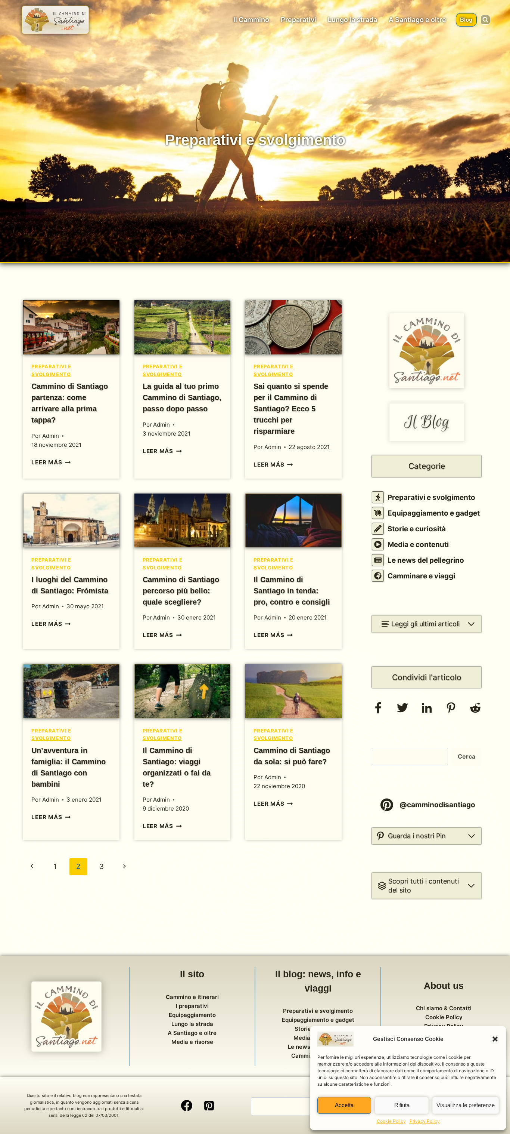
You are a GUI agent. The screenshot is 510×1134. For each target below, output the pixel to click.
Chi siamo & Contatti (444, 1008)
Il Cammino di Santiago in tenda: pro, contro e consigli (292, 590)
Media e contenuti (418, 544)
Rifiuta (402, 1105)
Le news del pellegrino (426, 560)
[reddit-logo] (475, 711)
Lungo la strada (352, 20)
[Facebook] (186, 1105)
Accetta (344, 1105)
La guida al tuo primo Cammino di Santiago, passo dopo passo (182, 397)
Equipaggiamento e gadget (434, 513)
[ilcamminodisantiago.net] (55, 20)
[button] (495, 1039)
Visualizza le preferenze (465, 1105)
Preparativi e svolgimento (431, 497)
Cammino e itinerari (192, 997)
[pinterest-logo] (451, 711)
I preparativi (192, 1005)
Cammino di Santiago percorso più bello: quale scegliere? (181, 590)
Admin (50, 435)
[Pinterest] (209, 1105)
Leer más (51, 462)
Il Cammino (251, 20)
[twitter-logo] (402, 711)
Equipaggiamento (192, 1014)
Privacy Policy (425, 1121)
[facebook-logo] (378, 711)
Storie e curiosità (417, 529)
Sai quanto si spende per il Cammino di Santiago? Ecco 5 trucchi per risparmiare (291, 408)
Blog (466, 19)
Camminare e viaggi (421, 576)
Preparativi (298, 20)
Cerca (466, 756)
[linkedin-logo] (426, 711)
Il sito (192, 974)
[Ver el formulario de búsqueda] (485, 20)
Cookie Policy (391, 1121)
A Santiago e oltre (417, 20)
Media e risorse (192, 1041)
